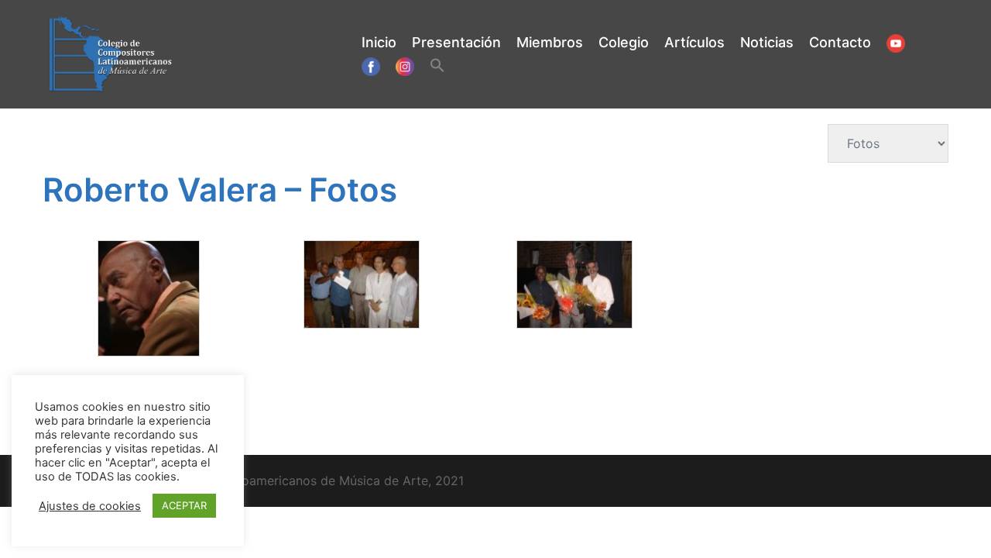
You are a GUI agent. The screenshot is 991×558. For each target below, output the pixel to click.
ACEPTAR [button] (184, 505)
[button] (437, 66)
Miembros (549, 42)
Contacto (840, 42)
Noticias (767, 42)
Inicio (379, 42)
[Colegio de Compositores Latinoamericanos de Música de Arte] (111, 52)
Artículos (694, 42)
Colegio (623, 42)
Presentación (456, 42)
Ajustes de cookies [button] (90, 506)
